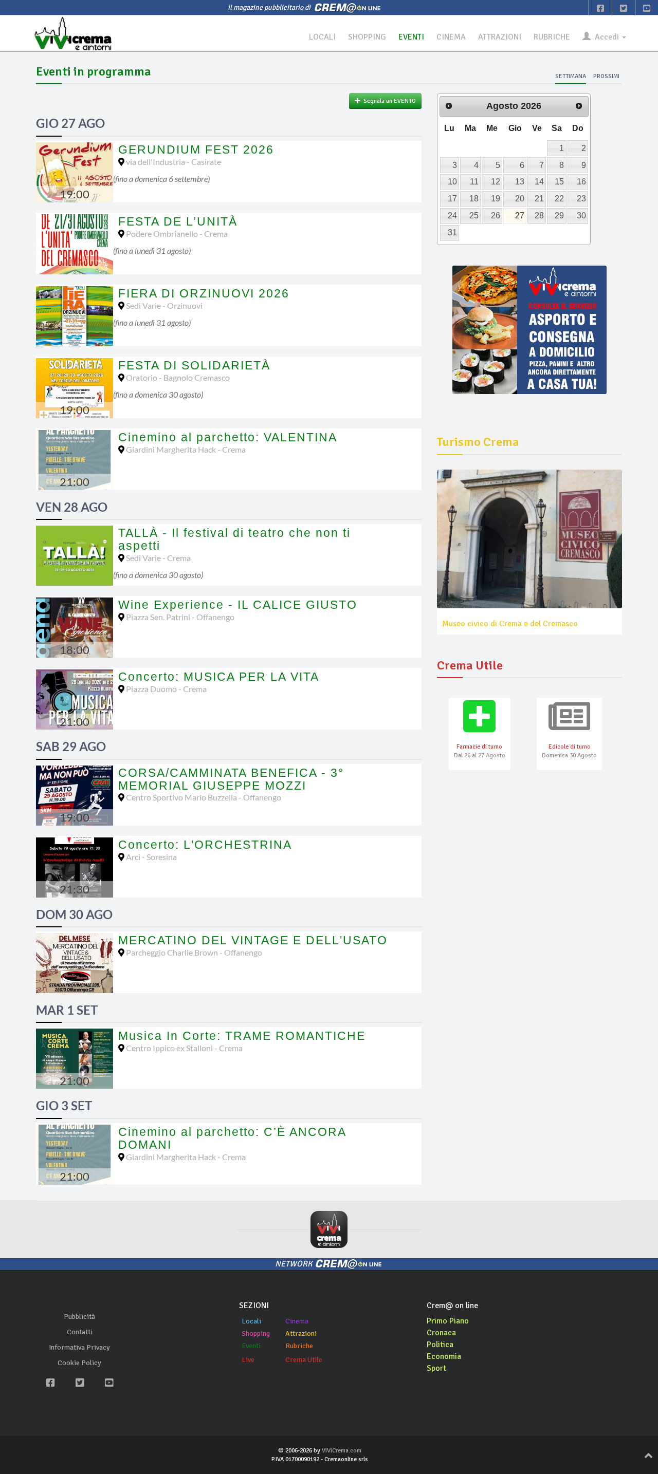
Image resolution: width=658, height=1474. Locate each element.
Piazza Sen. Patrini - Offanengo (180, 617)
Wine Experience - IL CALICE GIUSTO (237, 604)
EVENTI (411, 37)
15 (559, 181)
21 (539, 198)
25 (474, 215)
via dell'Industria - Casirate (173, 161)
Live (248, 1359)
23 (581, 198)
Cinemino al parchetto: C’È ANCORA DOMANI (232, 1138)
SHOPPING (367, 37)
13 (519, 181)
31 (452, 232)
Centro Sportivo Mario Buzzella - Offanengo (203, 797)
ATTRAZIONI (499, 37)
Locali (251, 1321)
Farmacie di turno (479, 747)
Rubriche (299, 1345)
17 (452, 198)
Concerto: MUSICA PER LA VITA (218, 676)
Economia (444, 1356)
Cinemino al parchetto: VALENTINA (227, 437)
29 (559, 215)
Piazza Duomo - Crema (166, 689)
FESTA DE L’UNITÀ (177, 221)
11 (474, 181)
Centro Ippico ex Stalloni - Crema (184, 1048)
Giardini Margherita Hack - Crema (186, 449)
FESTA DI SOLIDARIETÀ (194, 365)
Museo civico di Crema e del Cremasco (510, 624)
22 (559, 198)
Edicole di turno (570, 747)
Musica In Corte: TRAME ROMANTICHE (241, 1035)
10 (452, 181)
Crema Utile (303, 1359)
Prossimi (606, 76)
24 (452, 215)
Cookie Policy (79, 1362)
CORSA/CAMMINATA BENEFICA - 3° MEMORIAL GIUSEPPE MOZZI (231, 779)
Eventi (251, 1345)
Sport (436, 1368)
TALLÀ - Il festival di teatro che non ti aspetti (234, 539)
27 (519, 215)
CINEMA (451, 37)
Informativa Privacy (79, 1347)
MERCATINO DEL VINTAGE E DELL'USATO (253, 940)
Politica (440, 1344)
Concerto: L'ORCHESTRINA (205, 844)
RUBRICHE (552, 37)
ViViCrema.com (341, 1450)
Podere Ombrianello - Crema (177, 233)
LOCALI (322, 37)
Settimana (570, 76)
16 (581, 181)
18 (474, 198)
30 (581, 215)
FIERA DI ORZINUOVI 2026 (203, 293)
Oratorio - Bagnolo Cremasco (178, 377)
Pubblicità (79, 1316)
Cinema (296, 1321)
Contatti (80, 1332)
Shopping (256, 1333)
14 (539, 181)
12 (495, 181)
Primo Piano (448, 1321)
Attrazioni (301, 1333)
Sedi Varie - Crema (158, 558)
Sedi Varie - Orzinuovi (164, 305)
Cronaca (441, 1333)
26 (495, 215)
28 (539, 215)
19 (495, 198)
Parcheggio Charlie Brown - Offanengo (194, 952)
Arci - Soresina (151, 857)
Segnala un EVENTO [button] (388, 101)
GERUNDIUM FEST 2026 (196, 149)
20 (519, 198)
